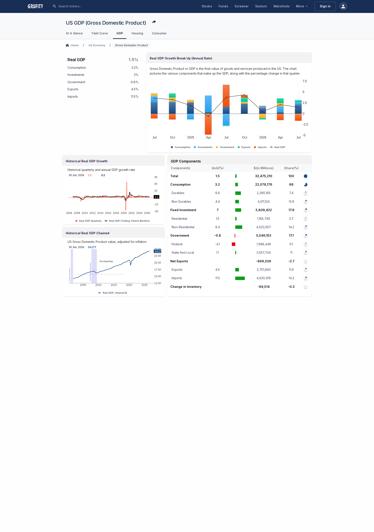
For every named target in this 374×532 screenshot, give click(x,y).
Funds (223, 6)
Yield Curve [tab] (99, 33)
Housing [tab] (137, 33)
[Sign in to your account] (343, 6)
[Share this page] (154, 21)
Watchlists (281, 6)
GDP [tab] (119, 33)
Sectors (261, 6)
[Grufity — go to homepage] (39, 6)
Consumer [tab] (159, 33)
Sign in (325, 6)
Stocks (207, 6)
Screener (242, 6)
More (300, 6)
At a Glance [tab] (74, 33)
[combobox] (91, 6)
